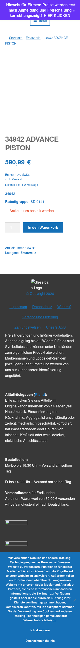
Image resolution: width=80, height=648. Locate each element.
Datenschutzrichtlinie (40, 640)
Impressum (18, 306)
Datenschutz (42, 306)
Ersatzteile (33, 37)
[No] (74, 600)
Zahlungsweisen (27, 327)
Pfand (40, 394)
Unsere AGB (56, 327)
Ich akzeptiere (40, 630)
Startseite (15, 37)
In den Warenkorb (43, 227)
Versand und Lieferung (40, 316)
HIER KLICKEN (57, 15)
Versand (17, 179)
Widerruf (64, 306)
